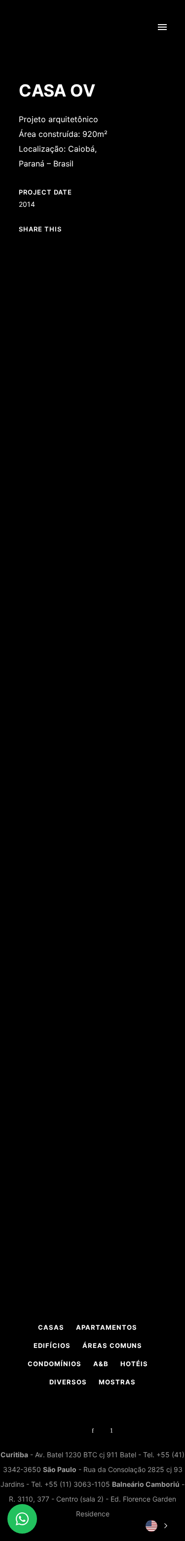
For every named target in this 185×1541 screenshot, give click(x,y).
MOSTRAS (117, 1382)
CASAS (51, 1327)
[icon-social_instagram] (76, 1431)
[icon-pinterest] (111, 1431)
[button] (155, 1526)
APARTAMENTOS (106, 1327)
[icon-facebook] (95, 1431)
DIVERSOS (68, 1382)
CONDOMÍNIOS (54, 1364)
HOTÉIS (134, 1364)
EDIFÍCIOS (52, 1345)
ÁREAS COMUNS (112, 1345)
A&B (101, 1364)
